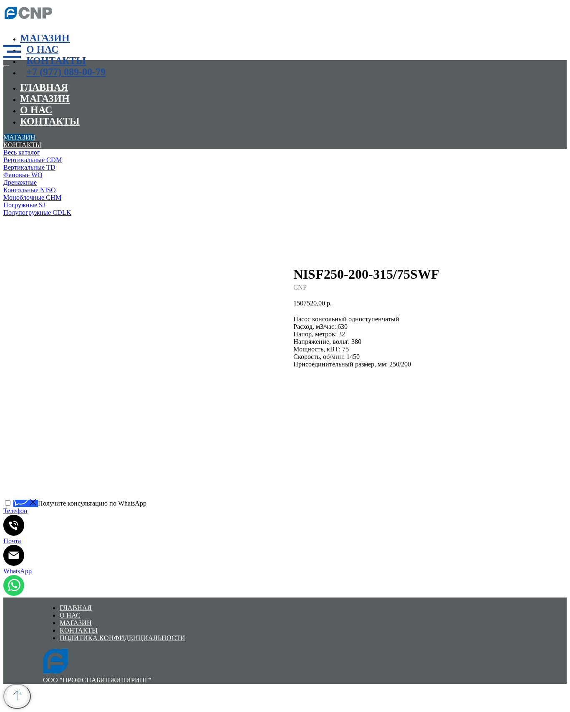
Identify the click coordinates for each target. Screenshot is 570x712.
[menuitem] (128, 152)
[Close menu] (6, 66)
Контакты (56, 60)
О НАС (42, 49)
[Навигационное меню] (12, 51)
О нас (36, 109)
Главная (44, 87)
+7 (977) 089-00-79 (66, 71)
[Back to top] (17, 696)
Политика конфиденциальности (122, 637)
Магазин (45, 38)
